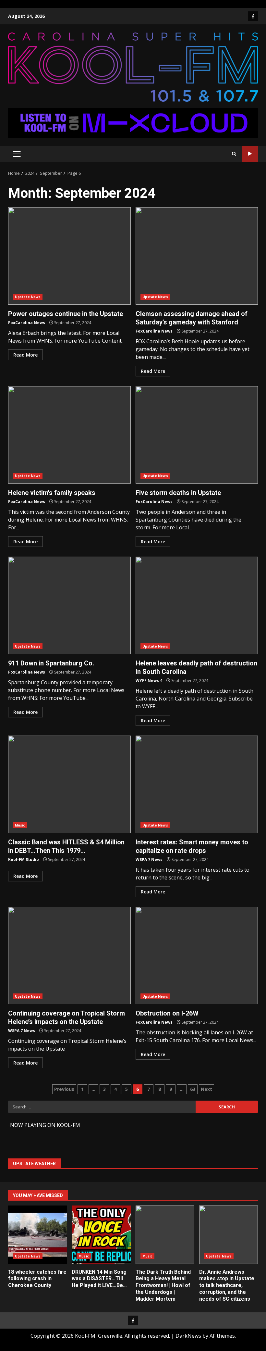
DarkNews (188, 1335)
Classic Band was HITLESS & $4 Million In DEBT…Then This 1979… (69, 784)
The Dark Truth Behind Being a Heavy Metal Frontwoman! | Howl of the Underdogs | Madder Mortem (165, 1235)
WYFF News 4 (149, 680)
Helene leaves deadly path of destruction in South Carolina (197, 605)
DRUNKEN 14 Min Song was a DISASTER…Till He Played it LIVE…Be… (101, 1235)
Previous (64, 1089)
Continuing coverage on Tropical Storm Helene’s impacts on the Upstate (69, 955)
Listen (250, 154)
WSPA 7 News (149, 859)
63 (192, 1089)
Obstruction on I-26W (197, 955)
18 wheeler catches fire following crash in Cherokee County (37, 1235)
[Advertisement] (133, 122)
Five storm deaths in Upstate (197, 435)
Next (206, 1089)
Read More (25, 355)
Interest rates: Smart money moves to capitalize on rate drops (197, 784)
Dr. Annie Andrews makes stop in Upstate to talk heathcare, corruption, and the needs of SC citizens (228, 1235)
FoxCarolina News (26, 322)
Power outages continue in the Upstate (69, 256)
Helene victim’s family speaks (69, 435)
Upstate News (28, 297)
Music (20, 825)
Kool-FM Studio (23, 859)
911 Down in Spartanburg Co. (69, 605)
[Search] (234, 153)
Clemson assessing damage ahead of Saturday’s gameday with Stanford (197, 256)
